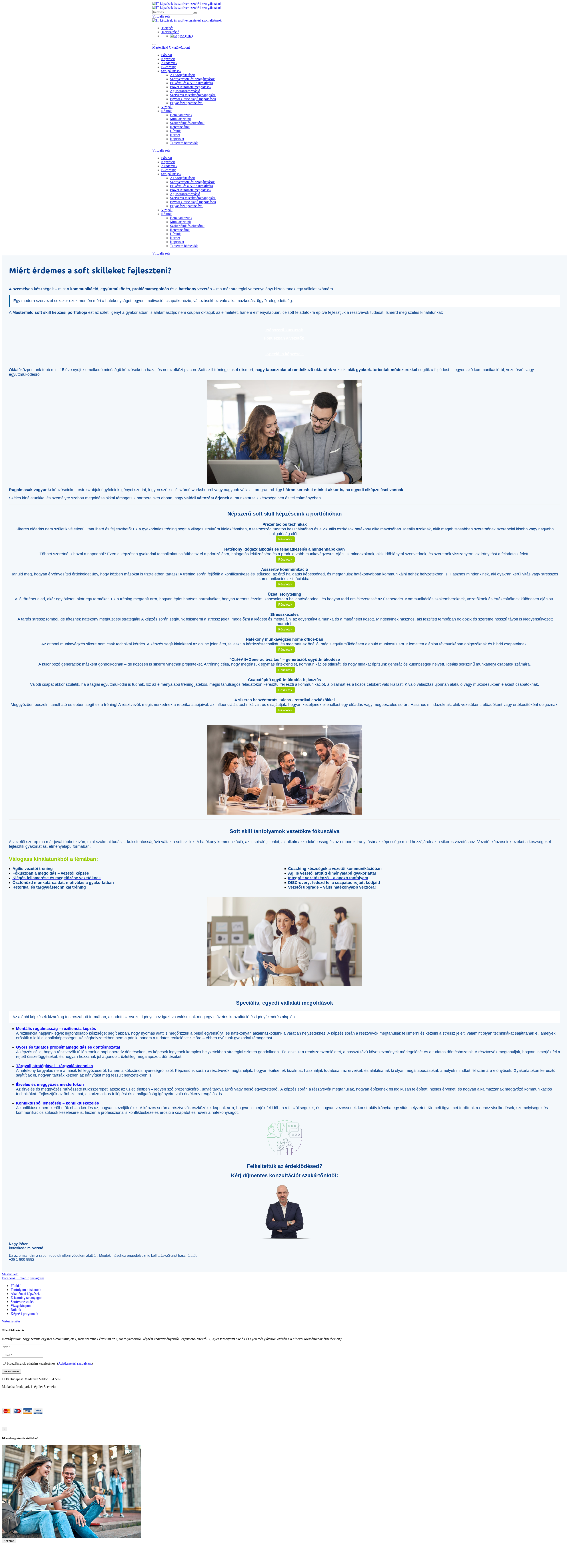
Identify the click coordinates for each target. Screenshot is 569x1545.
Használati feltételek (184, 1421)
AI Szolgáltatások (182, 75)
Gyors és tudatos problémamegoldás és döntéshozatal (68, 1047)
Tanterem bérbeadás (184, 143)
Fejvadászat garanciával (186, 103)
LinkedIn (22, 1278)
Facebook (9, 1278)
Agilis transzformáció (185, 91)
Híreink (175, 131)
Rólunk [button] (166, 111)
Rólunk (16, 1310)
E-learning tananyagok (26, 1298)
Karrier (175, 135)
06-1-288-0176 (12, 1394)
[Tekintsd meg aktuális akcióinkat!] (71, 1536)
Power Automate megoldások (190, 87)
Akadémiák (169, 63)
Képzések (168, 59)
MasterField (10, 1274)
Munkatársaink (180, 119)
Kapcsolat (177, 139)
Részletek (285, 539)
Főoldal (166, 55)
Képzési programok (24, 1314)
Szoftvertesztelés (22, 1302)
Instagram (37, 1278)
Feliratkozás (11, 1371)
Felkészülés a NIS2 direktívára (191, 83)
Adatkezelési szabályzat (75, 1363)
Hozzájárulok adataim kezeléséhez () (50, 1363)
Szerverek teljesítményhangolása (193, 95)
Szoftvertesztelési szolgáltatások (192, 79)
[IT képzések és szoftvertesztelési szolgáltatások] (187, 4)
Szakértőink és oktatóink (187, 123)
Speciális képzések (284, 354)
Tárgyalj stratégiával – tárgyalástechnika (54, 1066)
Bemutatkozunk (181, 115)
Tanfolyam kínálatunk (26, 1290)
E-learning (168, 67)
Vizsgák (166, 107)
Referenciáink (180, 127)
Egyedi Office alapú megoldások (193, 99)
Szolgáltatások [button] (171, 71)
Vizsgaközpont (21, 1306)
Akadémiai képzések (25, 1294)
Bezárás (9, 1541)
